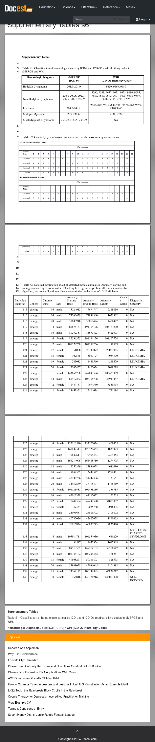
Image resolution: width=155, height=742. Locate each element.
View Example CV (19, 702)
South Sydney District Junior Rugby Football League (41, 714)
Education (46, 7)
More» (130, 7)
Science (67, 7)
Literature (88, 7)
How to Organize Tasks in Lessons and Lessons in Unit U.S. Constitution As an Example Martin (68, 684)
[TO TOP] (77, 731)
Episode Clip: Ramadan (23, 660)
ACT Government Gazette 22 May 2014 (33, 678)
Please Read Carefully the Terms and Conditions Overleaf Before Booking (55, 666)
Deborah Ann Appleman (23, 648)
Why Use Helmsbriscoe (23, 654)
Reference (110, 7)
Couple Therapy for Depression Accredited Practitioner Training (48, 696)
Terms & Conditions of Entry (26, 708)
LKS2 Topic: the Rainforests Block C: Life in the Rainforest (45, 690)
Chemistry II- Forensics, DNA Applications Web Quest (42, 672)
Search (122, 19)
